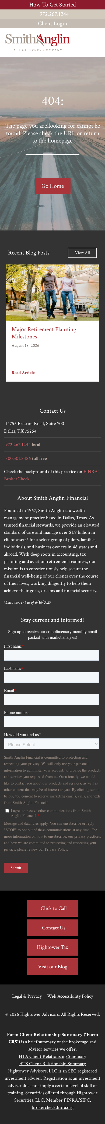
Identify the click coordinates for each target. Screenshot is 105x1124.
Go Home (52, 186)
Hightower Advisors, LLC (32, 1071)
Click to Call (54, 908)
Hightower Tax (52, 947)
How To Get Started (52, 5)
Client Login (52, 24)
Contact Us (53, 928)
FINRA (71, 1100)
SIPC (85, 1100)
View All (82, 253)
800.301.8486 (18, 458)
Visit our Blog (52, 966)
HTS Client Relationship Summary (52, 1064)
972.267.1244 (54, 14)
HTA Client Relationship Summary (52, 1056)
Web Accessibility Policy (70, 996)
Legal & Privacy (27, 996)
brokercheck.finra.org (53, 1107)
